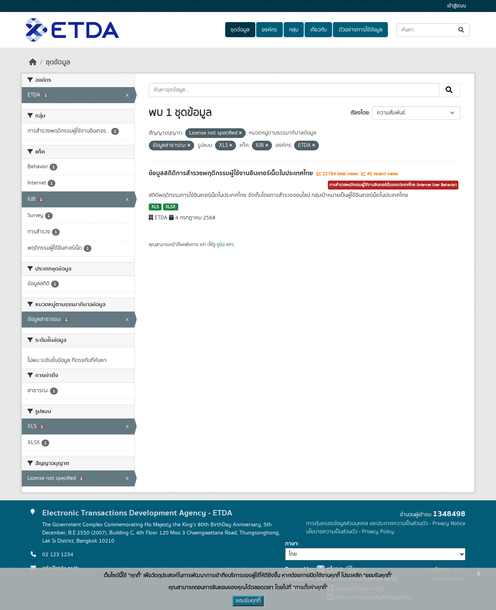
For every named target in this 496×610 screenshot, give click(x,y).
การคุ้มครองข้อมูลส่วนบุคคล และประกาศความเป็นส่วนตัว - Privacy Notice (385, 523)
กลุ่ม (293, 30)
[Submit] (461, 30)
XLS (155, 207)
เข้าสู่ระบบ (456, 6)
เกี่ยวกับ (318, 30)
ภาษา (291, 544)
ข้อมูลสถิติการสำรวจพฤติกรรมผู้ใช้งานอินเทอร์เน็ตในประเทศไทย (232, 173)
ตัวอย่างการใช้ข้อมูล (360, 30)
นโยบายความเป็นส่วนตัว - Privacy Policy (350, 532)
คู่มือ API (224, 244)
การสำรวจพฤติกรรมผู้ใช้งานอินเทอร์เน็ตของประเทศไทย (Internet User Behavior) (393, 185)
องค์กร (269, 30)
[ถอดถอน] (240, 133)
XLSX (170, 207)
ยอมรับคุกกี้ (248, 601)
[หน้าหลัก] (33, 62)
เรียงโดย (360, 113)
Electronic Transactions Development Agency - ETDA (137, 513)
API (203, 244)
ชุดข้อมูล (240, 30)
